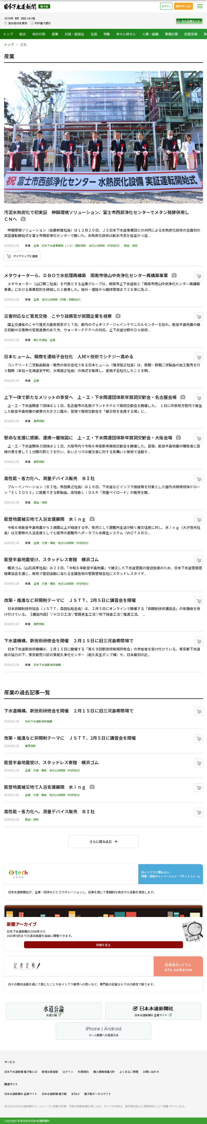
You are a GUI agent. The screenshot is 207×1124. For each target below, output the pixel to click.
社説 (94, 34)
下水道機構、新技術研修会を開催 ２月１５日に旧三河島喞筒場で (68, 640)
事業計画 (171, 34)
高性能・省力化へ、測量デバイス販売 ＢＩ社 (49, 478)
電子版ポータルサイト (97, 1094)
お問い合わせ (151, 1072)
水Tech (75, 1094)
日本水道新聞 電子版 (54, 1094)
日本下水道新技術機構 (47, 665)
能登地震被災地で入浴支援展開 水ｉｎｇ (45, 519)
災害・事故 (48, 543)
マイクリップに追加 (25, 256)
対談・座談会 (74, 34)
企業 (36, 245)
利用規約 (83, 1072)
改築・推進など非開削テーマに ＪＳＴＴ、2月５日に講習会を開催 (70, 600)
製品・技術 (130, 245)
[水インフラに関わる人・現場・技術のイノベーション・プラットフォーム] (103, 874)
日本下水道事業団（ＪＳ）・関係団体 (64, 245)
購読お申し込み (183, 6)
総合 (22, 34)
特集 (107, 34)
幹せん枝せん (126, 34)
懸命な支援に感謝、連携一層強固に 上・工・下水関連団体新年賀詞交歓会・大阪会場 (88, 437)
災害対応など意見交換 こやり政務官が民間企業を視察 (58, 316)
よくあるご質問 (128, 1072)
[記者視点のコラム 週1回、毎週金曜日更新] (103, 966)
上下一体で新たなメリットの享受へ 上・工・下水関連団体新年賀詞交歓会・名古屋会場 (90, 397)
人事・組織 (150, 34)
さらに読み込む (100, 841)
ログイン (166, 6)
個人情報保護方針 (104, 1072)
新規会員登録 (50, 1072)
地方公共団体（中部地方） (105, 245)
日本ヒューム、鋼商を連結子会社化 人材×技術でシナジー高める (68, 356)
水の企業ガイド (190, 21)
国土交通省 (40, 340)
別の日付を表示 (17, 23)
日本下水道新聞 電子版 (27, 6)
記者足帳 (190, 34)
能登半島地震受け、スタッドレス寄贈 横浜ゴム (51, 559)
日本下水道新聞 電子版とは (20, 1072)
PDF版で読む (43, 23)
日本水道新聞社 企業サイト (20, 1094)
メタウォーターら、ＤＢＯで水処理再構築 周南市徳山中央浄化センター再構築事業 (86, 275)
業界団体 (39, 421)
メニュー (200, 6)
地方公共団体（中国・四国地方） (62, 299)
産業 (55, 34)
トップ (8, 34)
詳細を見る (103, 945)
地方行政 (38, 34)
